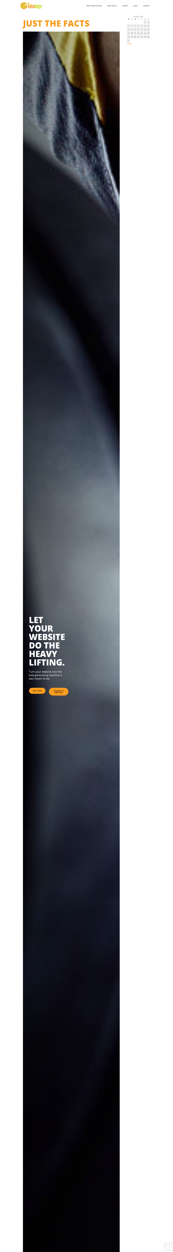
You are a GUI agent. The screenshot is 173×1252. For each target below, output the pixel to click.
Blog (135, 6)
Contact (146, 6)
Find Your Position (94, 6)
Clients (125, 6)
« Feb (129, 43)
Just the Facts (56, 23)
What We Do (112, 6)
